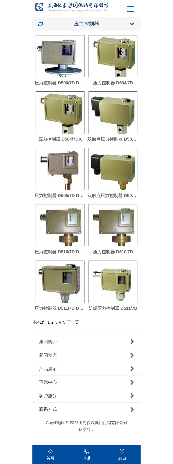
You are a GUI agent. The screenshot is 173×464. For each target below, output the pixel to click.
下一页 (73, 322)
